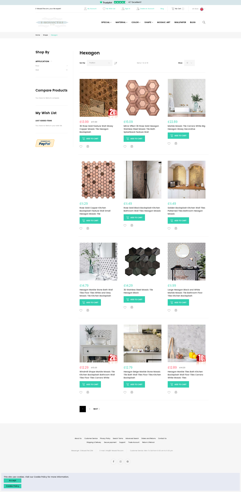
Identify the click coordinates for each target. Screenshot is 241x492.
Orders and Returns (148, 438)
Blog (162, 9)
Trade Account (133, 442)
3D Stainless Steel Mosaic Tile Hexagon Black (138, 291)
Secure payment (110, 442)
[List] (204, 63)
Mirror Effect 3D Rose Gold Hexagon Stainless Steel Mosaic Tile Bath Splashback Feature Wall (141, 129)
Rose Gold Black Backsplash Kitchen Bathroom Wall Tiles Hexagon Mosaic (142, 209)
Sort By (82, 63)
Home (38, 35)
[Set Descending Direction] (115, 62)
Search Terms (118, 438)
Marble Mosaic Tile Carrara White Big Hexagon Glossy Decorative (186, 127)
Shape (45, 35)
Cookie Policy (12, 486)
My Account (91, 9)
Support (122, 442)
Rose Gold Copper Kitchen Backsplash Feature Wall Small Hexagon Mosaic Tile (95, 211)
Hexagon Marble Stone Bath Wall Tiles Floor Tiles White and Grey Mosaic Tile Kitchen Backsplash (96, 292)
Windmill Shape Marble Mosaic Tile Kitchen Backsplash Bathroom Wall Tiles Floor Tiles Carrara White (97, 374)
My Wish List (110, 9)
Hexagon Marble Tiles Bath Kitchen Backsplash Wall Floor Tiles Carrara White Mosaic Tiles (185, 374)
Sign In (127, 9)
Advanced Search (132, 438)
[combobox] (99, 63)
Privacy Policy (105, 438)
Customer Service (91, 438)
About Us (78, 438)
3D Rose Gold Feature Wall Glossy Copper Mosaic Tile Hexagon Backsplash (96, 129)
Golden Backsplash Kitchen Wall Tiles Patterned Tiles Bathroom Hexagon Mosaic (186, 211)
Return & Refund (148, 442)
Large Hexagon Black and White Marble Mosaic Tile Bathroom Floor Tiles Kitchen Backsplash (185, 292)
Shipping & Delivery (94, 442)
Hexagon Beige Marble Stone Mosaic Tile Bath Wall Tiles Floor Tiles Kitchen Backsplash (142, 374)
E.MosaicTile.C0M (86, 451)
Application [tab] (42, 61)
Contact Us (162, 438)
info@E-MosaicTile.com (114, 451)
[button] (196, 8)
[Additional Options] (45, 141)
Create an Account (147, 9)
